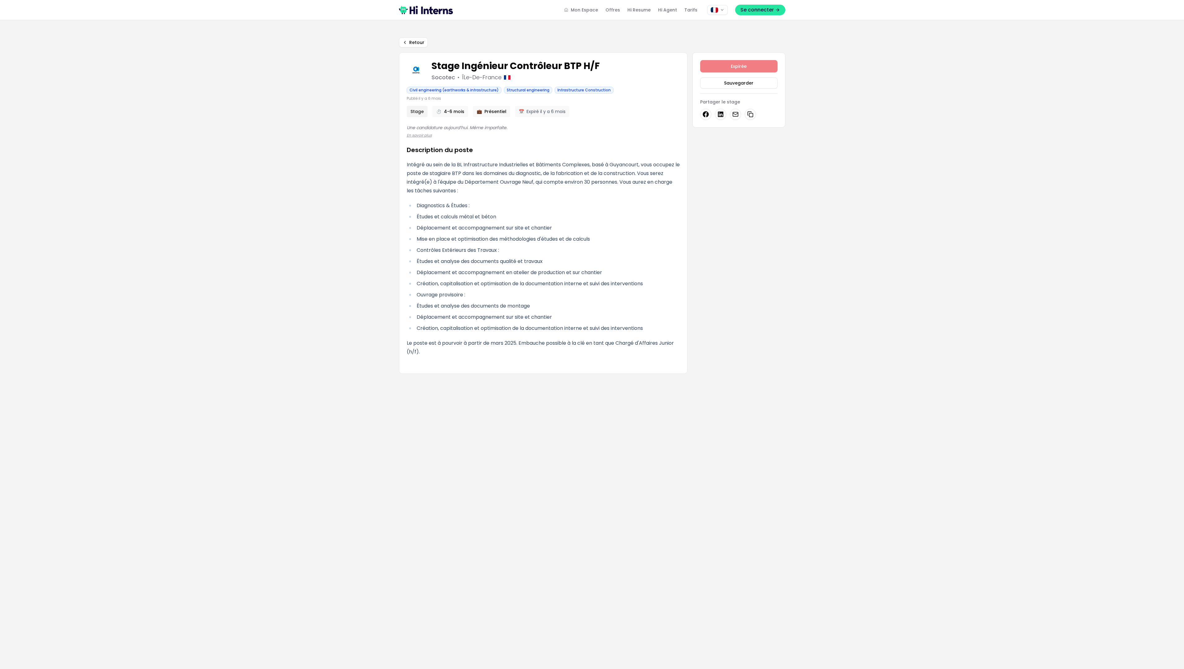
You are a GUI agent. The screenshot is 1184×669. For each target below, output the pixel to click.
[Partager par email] (735, 114)
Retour (416, 42)
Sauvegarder (738, 83)
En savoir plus (419, 135)
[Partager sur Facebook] (705, 114)
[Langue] (717, 10)
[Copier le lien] (750, 114)
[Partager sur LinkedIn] (720, 114)
